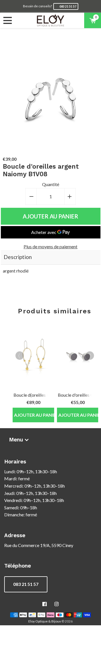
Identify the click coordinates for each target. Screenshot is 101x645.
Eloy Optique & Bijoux (44, 621)
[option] (32, 371)
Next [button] (90, 355)
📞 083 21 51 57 (65, 6)
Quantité (50, 184)
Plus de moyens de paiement (50, 246)
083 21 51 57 (25, 584)
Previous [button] (19, 355)
